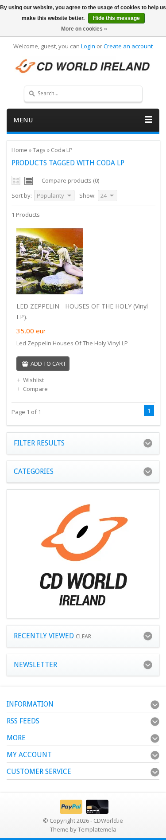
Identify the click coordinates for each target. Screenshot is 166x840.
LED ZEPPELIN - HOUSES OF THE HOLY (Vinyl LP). (82, 311)
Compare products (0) (70, 180)
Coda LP (62, 150)
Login (88, 46)
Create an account (128, 46)
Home (19, 150)
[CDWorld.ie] (83, 66)
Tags (39, 150)
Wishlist (33, 380)
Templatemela (97, 829)
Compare (35, 389)
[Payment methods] (83, 812)
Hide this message (116, 18)
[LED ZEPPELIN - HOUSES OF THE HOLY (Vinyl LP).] (49, 292)
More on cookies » (84, 29)
